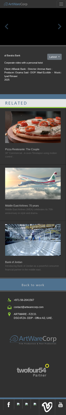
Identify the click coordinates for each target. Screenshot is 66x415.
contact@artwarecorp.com (28, 307)
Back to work (33, 285)
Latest (53, 56)
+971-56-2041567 (24, 300)
